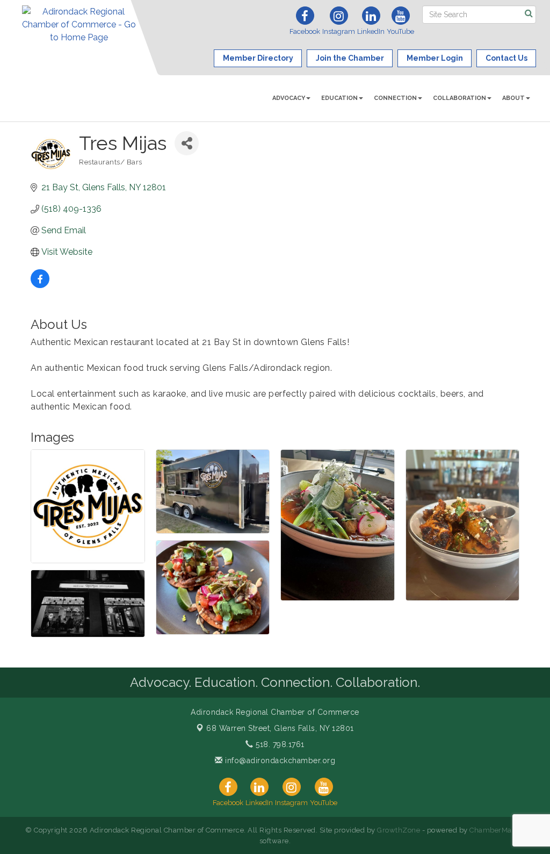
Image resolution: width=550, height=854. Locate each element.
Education (339, 98)
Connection (395, 98)
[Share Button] (187, 143)
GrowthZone (398, 830)
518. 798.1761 (279, 744)
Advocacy (288, 98)
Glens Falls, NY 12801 (280, 728)
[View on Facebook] (40, 285)
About (513, 98)
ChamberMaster (497, 830)
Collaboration (459, 98)
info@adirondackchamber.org (279, 760)
